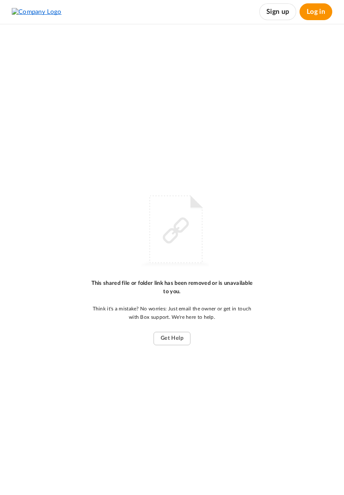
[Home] (37, 12)
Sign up (277, 11)
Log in (316, 11)
